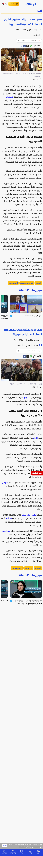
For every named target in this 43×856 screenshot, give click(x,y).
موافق (4, 845)
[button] (21, 11)
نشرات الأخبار (12, 3)
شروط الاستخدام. (23, 847)
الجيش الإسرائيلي (29, 515)
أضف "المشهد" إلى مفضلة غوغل (28, 40)
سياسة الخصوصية (35, 847)
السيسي (9, 97)
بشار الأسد (6, 531)
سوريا (26, 398)
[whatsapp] (31, 46)
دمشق (9, 519)
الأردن (35, 438)
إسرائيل (5, 483)
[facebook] (24, 46)
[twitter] (27, 46)
